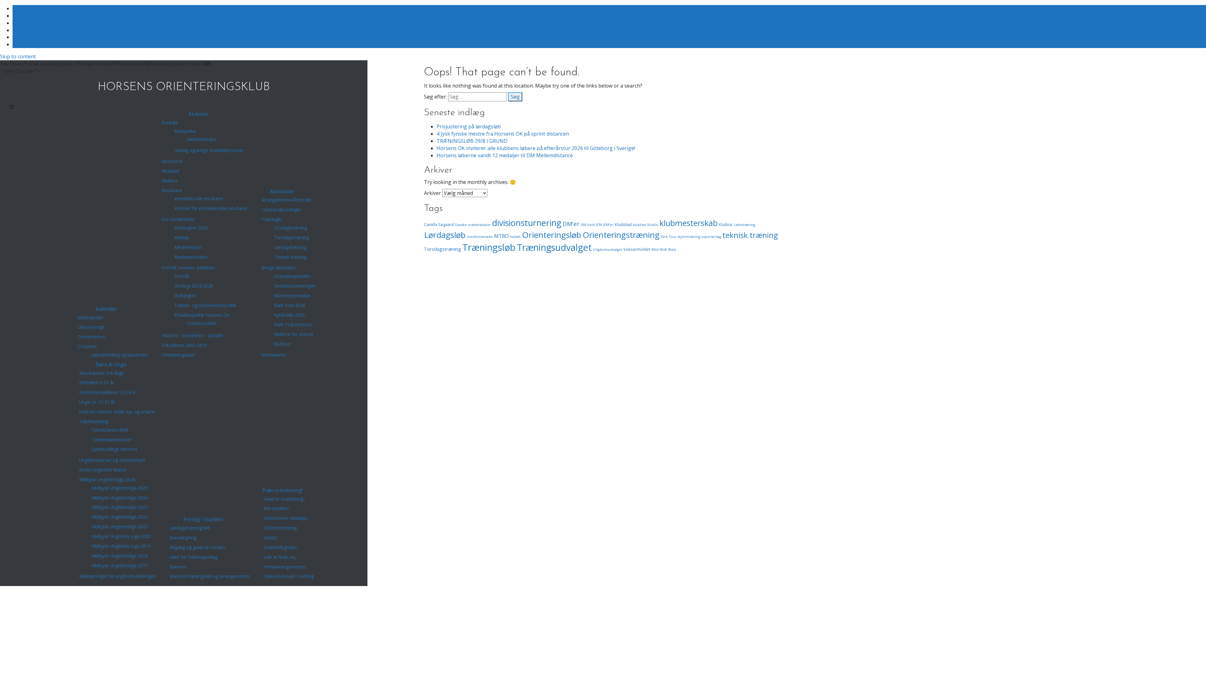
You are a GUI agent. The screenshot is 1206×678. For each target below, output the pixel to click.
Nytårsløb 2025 (289, 315)
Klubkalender (91, 317)
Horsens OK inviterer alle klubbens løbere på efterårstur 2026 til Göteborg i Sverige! (536, 148)
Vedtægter (185, 296)
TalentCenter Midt (110, 430)
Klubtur (726, 224)
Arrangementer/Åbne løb (286, 200)
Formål (181, 276)
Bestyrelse (185, 131)
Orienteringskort (178, 355)
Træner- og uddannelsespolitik (205, 305)
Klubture (282, 344)
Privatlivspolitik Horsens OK (202, 315)
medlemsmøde (480, 236)
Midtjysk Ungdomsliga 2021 (120, 527)
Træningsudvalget (554, 247)
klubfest (639, 225)
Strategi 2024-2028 (193, 286)
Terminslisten (91, 337)
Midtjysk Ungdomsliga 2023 (120, 507)
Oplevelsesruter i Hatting (289, 576)
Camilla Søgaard (439, 224)
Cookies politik (201, 323)
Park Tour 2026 (289, 305)
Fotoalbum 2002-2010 (184, 345)
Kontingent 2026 (191, 228)
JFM (599, 225)
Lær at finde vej (280, 557)
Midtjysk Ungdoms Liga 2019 (121, 546)
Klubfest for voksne (293, 334)
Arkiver (432, 193)
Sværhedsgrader (280, 547)
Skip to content (18, 56)
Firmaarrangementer (285, 567)
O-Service (87, 346)
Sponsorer (172, 161)
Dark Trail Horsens (293, 324)
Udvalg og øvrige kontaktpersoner (208, 150)
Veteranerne (273, 355)
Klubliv (652, 225)
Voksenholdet (636, 249)
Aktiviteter (282, 191)
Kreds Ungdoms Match (102, 470)
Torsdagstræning (291, 237)
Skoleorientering (280, 528)
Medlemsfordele (191, 257)
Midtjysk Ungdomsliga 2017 (120, 565)
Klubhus (170, 181)
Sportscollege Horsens (115, 449)
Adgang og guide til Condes (197, 547)
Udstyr (270, 538)
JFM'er (608, 225)
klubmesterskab (689, 223)
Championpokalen (292, 276)
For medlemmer (178, 219)
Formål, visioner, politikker (188, 268)
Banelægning (183, 538)
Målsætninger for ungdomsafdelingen (117, 576)
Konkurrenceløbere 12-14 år (107, 392)
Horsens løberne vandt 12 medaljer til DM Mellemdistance (505, 155)
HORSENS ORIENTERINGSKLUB (184, 87)
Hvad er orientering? (284, 499)
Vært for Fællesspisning (193, 557)
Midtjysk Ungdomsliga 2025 (120, 488)
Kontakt (170, 123)
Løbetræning (744, 225)
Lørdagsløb (445, 234)
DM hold (588, 225)
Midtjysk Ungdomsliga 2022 (120, 517)
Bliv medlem (276, 508)
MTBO (501, 236)
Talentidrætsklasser (112, 440)
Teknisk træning (290, 257)
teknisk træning (750, 235)
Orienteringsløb (551, 234)
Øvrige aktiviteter (278, 268)
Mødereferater (202, 139)
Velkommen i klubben (285, 518)
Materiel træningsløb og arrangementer (210, 576)
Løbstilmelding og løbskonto (119, 355)
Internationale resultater (198, 199)
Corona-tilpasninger (281, 210)
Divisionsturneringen (294, 286)
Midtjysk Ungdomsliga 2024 (120, 498)
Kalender (106, 308)
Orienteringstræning (621, 234)
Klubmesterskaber (292, 296)
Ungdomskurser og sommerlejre (112, 460)
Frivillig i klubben (203, 519)
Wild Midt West (663, 249)
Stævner (178, 567)
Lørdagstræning (290, 247)
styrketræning (689, 236)
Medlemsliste (187, 247)
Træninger (271, 219)
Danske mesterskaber (473, 225)
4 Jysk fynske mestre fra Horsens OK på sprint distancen (503, 133)
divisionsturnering (526, 223)
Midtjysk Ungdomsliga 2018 (120, 556)
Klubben (198, 113)
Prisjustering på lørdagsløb (469, 126)
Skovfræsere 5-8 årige (101, 373)
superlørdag (711, 236)
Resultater (172, 190)
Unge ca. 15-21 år (97, 402)
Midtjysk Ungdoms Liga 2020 (121, 536)
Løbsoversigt (91, 327)
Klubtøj (181, 237)
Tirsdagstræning (290, 228)
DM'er (570, 224)
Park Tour (668, 236)
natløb (515, 236)
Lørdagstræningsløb (190, 528)
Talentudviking (93, 421)
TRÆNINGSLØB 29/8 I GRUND (472, 140)
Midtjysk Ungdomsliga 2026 (107, 479)
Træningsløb (489, 247)
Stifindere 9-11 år (96, 382)
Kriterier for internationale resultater (210, 208)
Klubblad (170, 171)
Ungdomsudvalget (607, 249)
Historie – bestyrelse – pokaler (192, 335)
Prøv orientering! (282, 490)
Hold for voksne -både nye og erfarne (117, 412)
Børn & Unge (111, 364)
